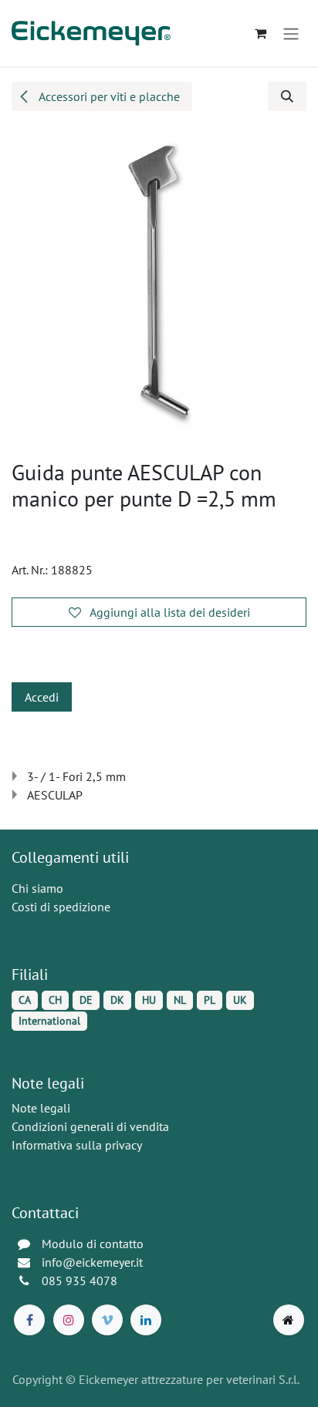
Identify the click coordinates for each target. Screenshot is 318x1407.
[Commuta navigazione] (291, 33)
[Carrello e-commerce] (260, 33)
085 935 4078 (79, 1280)
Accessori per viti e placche (108, 96)
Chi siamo (37, 888)
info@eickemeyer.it (92, 1262)
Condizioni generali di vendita (90, 1126)
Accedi (42, 697)
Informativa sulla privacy (77, 1145)
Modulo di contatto (93, 1243)
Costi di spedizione (61, 906)
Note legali (41, 1108)
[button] (287, 96)
